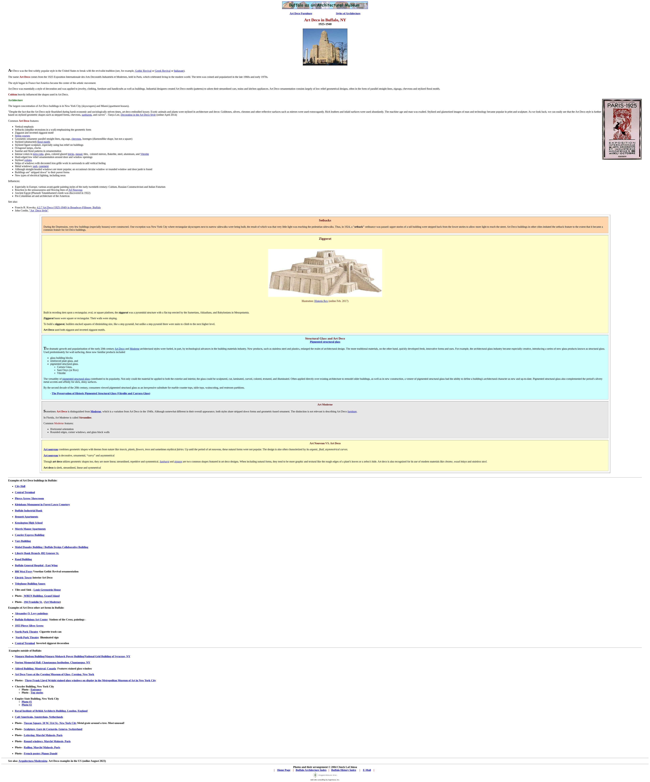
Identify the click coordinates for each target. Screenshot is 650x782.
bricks (71, 154)
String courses (22, 135)
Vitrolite (144, 154)
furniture (352, 411)
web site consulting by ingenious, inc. (325, 780)
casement (44, 166)
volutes (28, 160)
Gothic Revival (143, 70)
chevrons (76, 138)
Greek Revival (162, 70)
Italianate (179, 70)
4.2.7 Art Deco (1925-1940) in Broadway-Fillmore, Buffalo (69, 207)
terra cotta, (38, 154)
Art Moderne (52, 601)
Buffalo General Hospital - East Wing (36, 565)
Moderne (134, 348)
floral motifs (43, 141)
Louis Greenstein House (47, 589)
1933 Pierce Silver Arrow (29, 625)
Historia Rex (321, 301)
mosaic (79, 154)
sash (35, 166)
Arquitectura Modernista (32, 761)
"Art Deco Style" (38, 210)
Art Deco (120, 348)
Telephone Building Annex (30, 583)
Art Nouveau (75, 189)
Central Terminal (25, 643)
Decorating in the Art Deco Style (138, 114)
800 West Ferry (23, 571)
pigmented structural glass (76, 378)
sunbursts (87, 114)
